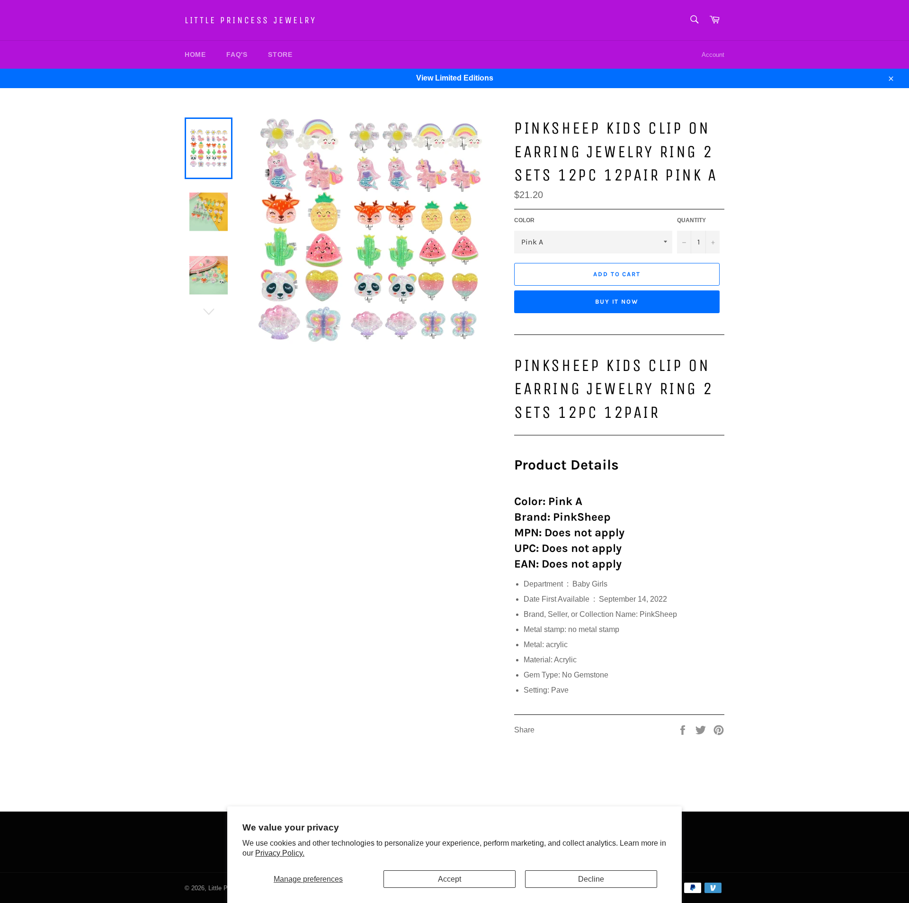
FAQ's (236, 54)
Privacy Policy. (279, 853)
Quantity (691, 220)
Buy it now (617, 301)
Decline (591, 879)
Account (713, 54)
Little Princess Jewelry (251, 20)
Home (195, 54)
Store (280, 54)
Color (524, 220)
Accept (449, 879)
